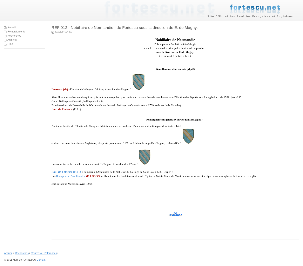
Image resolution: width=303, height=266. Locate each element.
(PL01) (77, 171)
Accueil (11, 27)
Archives (12, 39)
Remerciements (16, 31)
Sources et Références (44, 253)
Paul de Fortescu (62, 171)
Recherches (14, 35)
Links (10, 44)
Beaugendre (62, 176)
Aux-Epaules (77, 176)
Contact (41, 259)
